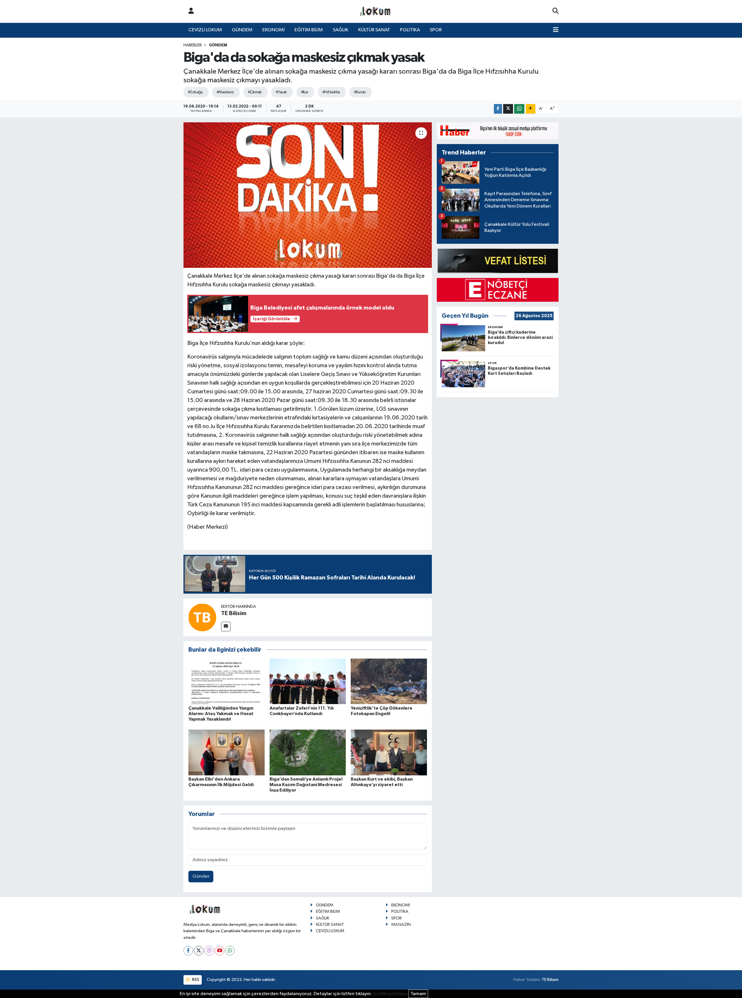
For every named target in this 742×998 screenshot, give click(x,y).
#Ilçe (304, 92)
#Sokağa (195, 92)
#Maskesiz (225, 92)
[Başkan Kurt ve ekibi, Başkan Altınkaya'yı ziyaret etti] (389, 752)
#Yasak (281, 92)
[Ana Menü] (556, 30)
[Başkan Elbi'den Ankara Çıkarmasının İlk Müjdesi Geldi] (226, 752)
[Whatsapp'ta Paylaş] (519, 109)
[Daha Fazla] (530, 109)
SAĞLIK (340, 30)
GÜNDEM (242, 30)
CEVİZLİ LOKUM (205, 30)
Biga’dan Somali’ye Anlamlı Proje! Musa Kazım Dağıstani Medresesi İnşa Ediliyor (306, 784)
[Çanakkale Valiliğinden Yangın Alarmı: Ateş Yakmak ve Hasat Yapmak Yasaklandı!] (226, 681)
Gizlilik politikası (390, 993)
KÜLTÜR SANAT (374, 30)
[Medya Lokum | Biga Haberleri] (375, 11)
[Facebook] (188, 950)
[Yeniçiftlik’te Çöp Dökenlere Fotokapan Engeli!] (389, 681)
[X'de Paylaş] (508, 109)
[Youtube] (219, 950)
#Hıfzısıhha (331, 92)
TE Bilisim (233, 613)
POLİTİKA (410, 30)
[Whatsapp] (230, 950)
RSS (195, 979)
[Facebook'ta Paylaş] (498, 109)
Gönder (201, 876)
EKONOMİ (273, 30)
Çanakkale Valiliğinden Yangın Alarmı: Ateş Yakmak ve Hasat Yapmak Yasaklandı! (220, 713)
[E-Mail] (226, 626)
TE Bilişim (550, 979)
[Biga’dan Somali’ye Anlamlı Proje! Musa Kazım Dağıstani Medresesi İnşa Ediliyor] (308, 752)
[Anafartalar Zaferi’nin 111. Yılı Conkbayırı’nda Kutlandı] (308, 681)
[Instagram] (209, 950)
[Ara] (555, 11)
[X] (198, 950)
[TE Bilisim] (202, 617)
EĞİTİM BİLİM (308, 30)
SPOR (436, 30)
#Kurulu (360, 92)
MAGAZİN (401, 924)
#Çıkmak (255, 92)
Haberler (192, 45)
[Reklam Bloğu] (498, 130)
